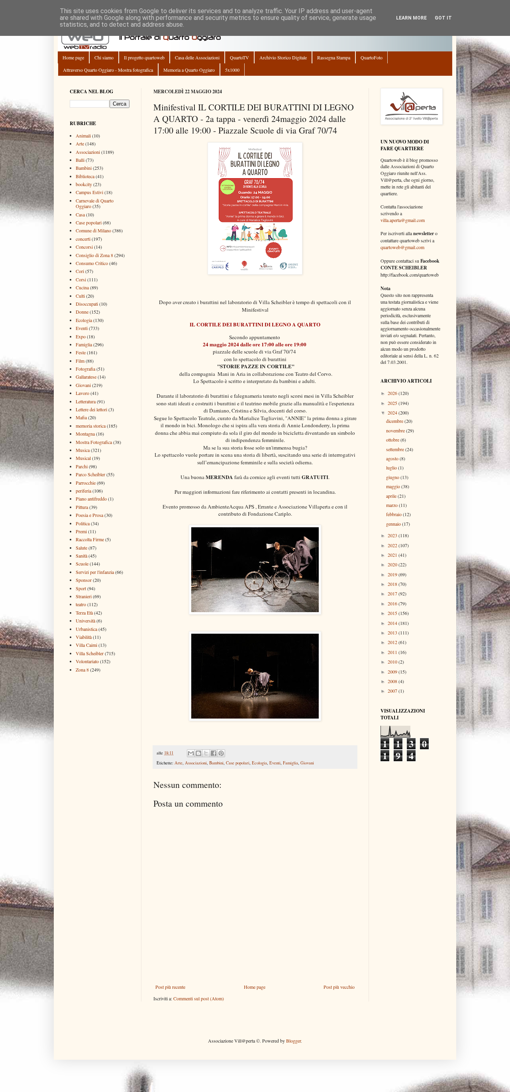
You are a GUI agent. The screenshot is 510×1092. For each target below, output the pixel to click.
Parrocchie (86, 482)
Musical (83, 458)
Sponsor (84, 580)
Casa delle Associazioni (197, 57)
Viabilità (84, 637)
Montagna (85, 433)
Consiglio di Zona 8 (94, 255)
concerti (83, 239)
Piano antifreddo (91, 498)
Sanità (81, 555)
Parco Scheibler (90, 474)
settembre (395, 449)
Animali (83, 135)
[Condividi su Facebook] (214, 753)
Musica (83, 450)
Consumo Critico (92, 263)
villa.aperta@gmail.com (403, 220)
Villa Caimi (86, 645)
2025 (393, 403)
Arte (178, 763)
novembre (396, 430)
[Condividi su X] (206, 753)
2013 (393, 632)
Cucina (82, 287)
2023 (393, 535)
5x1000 (232, 70)
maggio (393, 486)
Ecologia (259, 763)
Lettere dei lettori (91, 409)
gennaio (394, 523)
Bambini (216, 763)
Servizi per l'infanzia (95, 572)
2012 (393, 642)
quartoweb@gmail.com (402, 247)
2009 (393, 671)
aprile (392, 496)
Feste (81, 352)
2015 (393, 613)
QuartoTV (239, 57)
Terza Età (84, 612)
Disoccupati (87, 303)
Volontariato (87, 661)
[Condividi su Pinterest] (221, 753)
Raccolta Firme (90, 539)
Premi (81, 531)
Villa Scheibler (90, 653)
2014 (393, 623)
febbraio (394, 514)
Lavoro (82, 393)
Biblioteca (85, 176)
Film (80, 360)
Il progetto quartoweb (144, 57)
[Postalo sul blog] (198, 753)
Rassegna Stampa (333, 57)
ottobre (393, 439)
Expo (81, 336)
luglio (392, 467)
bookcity (84, 184)
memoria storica (91, 425)
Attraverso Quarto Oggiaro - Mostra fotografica (108, 70)
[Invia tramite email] (191, 753)
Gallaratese (86, 376)
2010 (393, 661)
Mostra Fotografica (94, 442)
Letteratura (86, 401)
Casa (80, 214)
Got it (443, 18)
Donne (82, 311)
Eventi (274, 763)
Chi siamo (104, 57)
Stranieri (84, 596)
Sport (81, 588)
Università (85, 620)
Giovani (307, 763)
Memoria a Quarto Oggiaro (189, 70)
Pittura (82, 507)
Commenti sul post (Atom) (198, 998)
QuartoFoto (371, 57)
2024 (393, 412)
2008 (393, 681)
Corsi (81, 279)
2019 (393, 574)
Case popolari (237, 763)
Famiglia (290, 763)
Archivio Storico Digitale (283, 57)
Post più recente (170, 987)
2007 (393, 690)
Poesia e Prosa (89, 515)
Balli (80, 160)
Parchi (82, 466)
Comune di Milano (93, 230)
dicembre (395, 421)
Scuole (82, 563)
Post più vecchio (339, 987)
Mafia (81, 417)
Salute (81, 547)
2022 (393, 545)
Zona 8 (82, 669)
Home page (73, 57)
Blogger (293, 1040)
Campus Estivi (89, 192)
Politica (83, 523)
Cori (80, 271)
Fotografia (85, 368)
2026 (393, 393)
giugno (393, 477)
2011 (393, 652)
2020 (393, 564)
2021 (393, 555)
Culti (80, 296)
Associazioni (196, 763)
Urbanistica (86, 629)
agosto (393, 458)
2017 (393, 593)
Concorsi (84, 247)
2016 (393, 603)
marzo (392, 505)
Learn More (411, 18)
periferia (83, 490)
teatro (81, 604)
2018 (393, 584)
